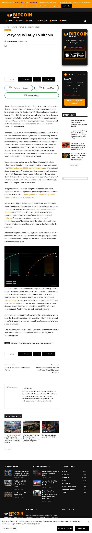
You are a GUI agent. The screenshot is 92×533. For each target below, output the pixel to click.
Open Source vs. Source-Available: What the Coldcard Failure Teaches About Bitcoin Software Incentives (12, 438)
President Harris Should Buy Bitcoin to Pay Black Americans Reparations (21, 473)
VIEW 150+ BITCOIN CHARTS (74, 102)
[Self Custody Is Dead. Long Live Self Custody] (50, 427)
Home (6, 27)
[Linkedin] (83, 10)
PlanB (50, 297)
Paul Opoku (13, 41)
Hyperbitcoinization (25, 343)
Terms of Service (20, 2)
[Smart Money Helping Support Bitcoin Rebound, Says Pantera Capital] (66, 122)
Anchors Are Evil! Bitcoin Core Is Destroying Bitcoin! (50, 473)
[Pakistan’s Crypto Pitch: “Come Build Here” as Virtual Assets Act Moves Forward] (66, 155)
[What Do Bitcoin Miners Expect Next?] (8, 494)
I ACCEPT (66, 6)
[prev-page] (5, 448)
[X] (23, 404)
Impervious (8, 191)
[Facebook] (70, 10)
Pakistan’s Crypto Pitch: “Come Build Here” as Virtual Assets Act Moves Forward (79, 156)
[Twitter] (73, 10)
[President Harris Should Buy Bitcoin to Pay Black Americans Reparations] (8, 473)
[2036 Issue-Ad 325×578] (75, 200)
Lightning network (46, 343)
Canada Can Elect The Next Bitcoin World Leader (49, 483)
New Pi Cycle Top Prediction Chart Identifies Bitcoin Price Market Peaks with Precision (49, 494)
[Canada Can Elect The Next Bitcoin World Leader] (37, 483)
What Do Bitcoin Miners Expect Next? (21, 494)
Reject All (81, 528)
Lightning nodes (29, 194)
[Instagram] (86, 10)
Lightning (36, 343)
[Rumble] (80, 10)
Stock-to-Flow (10, 300)
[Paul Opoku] (5, 41)
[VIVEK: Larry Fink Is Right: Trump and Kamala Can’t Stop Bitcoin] (8, 483)
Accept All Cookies (65, 528)
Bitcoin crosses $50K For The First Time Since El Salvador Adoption (47, 369)
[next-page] (9, 448)
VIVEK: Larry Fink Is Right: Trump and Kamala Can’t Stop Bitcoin (20, 484)
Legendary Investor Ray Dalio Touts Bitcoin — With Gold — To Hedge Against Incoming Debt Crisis (79, 134)
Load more (74, 165)
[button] (85, 21)
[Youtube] (77, 10)
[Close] (88, 521)
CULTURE (13, 27)
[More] (57, 79)
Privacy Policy (33, 2)
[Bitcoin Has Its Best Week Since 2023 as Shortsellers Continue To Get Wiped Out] (66, 145)
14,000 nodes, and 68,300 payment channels (25, 168)
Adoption (14, 343)
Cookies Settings (9, 528)
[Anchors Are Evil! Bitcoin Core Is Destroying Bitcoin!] (37, 473)
